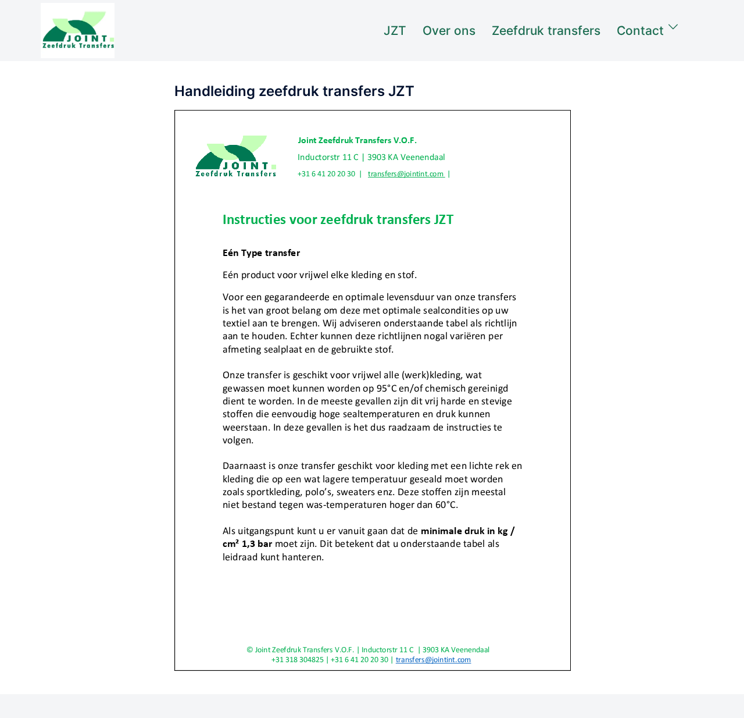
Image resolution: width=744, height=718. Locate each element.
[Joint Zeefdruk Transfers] (78, 29)
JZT (395, 30)
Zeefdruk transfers (546, 30)
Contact (640, 30)
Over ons (449, 30)
